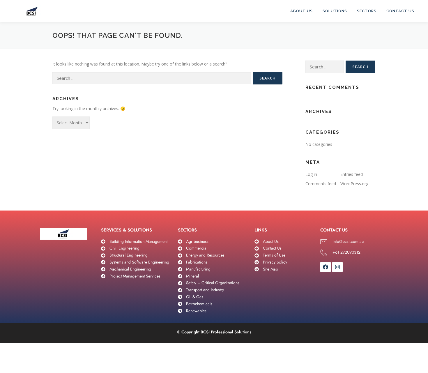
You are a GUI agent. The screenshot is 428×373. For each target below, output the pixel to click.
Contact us (400, 11)
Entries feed (351, 174)
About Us (301, 11)
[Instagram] (337, 267)
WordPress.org (354, 183)
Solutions (335, 11)
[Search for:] (151, 78)
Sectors (366, 11)
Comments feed (320, 183)
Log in (311, 174)
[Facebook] (325, 267)
